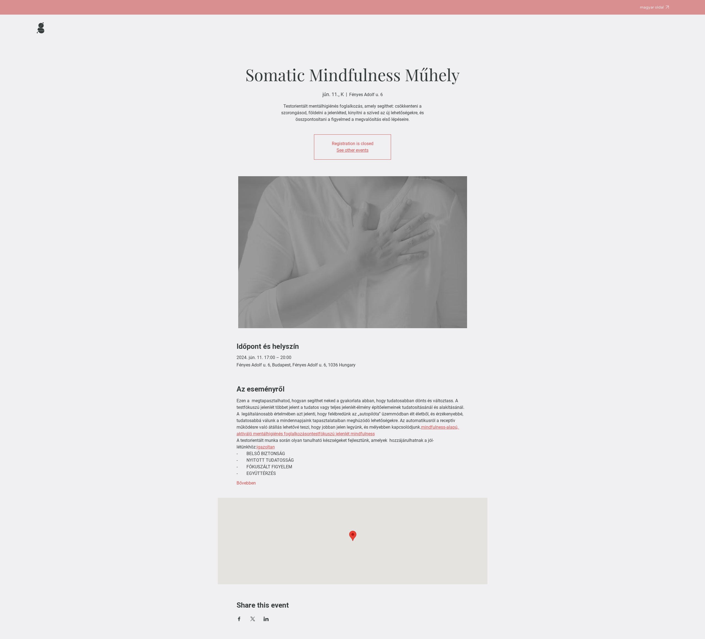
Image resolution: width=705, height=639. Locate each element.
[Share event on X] (252, 619)
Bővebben (246, 483)
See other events (352, 150)
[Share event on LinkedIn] (266, 619)
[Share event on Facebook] (239, 619)
